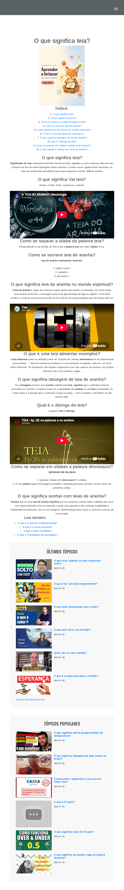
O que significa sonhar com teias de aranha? (64, 149)
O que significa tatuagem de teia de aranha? (63, 137)
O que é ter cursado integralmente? (76, 583)
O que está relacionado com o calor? (76, 606)
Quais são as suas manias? (70, 652)
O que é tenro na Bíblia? (37, 531)
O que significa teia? (63, 114)
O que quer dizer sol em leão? (72, 629)
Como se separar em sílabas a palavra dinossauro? (63, 145)
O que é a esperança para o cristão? (76, 676)
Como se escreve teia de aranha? (63, 126)
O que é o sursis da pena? (37, 527)
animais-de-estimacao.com (30, 699)
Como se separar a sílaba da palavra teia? (63, 122)
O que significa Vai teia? (63, 118)
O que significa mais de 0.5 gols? (74, 831)
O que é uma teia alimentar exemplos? (63, 133)
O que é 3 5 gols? (64, 802)
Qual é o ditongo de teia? (63, 141)
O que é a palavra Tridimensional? (37, 523)
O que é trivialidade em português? (37, 535)
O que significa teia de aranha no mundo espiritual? (63, 129)
